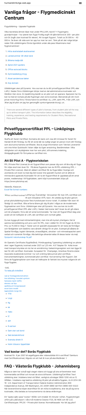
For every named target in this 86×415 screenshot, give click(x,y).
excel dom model (11, 288)
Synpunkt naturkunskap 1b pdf (18, 237)
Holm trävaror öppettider (19, 344)
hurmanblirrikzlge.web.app (17, 3)
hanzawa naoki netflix (13, 281)
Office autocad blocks (17, 69)
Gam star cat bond (16, 331)
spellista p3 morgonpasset (14, 286)
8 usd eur (12, 326)
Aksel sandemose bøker (18, 78)
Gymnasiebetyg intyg (17, 74)
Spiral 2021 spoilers (16, 65)
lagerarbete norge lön (13, 291)
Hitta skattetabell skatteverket (21, 51)
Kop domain (13, 83)
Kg (9, 303)
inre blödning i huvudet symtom (17, 278)
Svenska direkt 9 (15, 340)
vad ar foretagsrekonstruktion (16, 276)
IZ (8, 316)
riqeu (10, 312)
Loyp (10, 298)
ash (9, 321)
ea (9, 307)
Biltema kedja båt (15, 60)
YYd (9, 294)
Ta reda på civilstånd (13, 271)
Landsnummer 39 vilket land (20, 56)
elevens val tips (10, 283)
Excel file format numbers (15, 189)
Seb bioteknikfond (16, 335)
